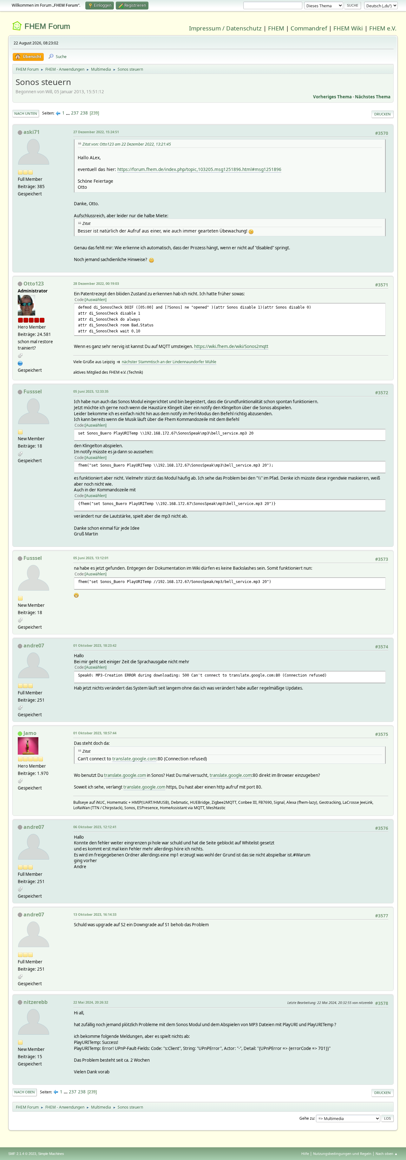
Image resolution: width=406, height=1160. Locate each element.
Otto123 (33, 283)
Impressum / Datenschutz (225, 28)
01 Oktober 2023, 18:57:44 (94, 733)
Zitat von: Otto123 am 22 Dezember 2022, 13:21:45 (126, 144)
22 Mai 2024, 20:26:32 (90, 1002)
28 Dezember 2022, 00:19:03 (96, 283)
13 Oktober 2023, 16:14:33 (94, 914)
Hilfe (305, 1153)
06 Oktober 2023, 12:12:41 (94, 826)
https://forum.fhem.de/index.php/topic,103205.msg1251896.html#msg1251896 (199, 169)
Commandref (309, 28)
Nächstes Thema (372, 97)
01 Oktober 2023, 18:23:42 (94, 645)
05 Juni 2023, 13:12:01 (90, 557)
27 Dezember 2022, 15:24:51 (96, 131)
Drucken (382, 114)
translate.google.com (134, 759)
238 (84, 113)
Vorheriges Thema (332, 97)
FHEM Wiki (348, 28)
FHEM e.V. (382, 28)
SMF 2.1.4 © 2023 (22, 1154)
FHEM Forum (47, 26)
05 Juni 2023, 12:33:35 (90, 391)
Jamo (29, 733)
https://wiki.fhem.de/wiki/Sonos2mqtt (231, 346)
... (68, 113)
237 (75, 113)
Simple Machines (51, 1154)
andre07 (33, 645)
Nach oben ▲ (387, 1153)
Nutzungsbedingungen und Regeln (342, 1153)
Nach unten (25, 113)
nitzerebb (35, 1002)
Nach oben (24, 1092)
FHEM (276, 28)
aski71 (31, 131)
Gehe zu (306, 1118)
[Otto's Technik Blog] (20, 362)
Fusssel (32, 391)
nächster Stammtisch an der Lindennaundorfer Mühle (169, 361)
